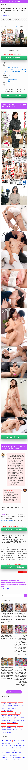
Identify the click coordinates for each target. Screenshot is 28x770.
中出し (23, 582)
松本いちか (9, 720)
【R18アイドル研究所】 (14, 1)
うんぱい (7, 701)
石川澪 (14, 727)
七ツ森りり (13, 701)
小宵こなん (9, 710)
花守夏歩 (9, 729)
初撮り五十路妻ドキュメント (15, 68)
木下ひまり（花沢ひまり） (7, 717)
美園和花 (4, 729)
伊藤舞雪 (20, 703)
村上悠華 (4, 720)
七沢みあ (19, 701)
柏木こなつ (16, 720)
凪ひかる (10, 705)
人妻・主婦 (4, 584)
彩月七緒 (10, 715)
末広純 (22, 717)
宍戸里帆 (19, 708)
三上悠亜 (4, 703)
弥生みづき (4, 715)
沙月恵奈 (4, 722)
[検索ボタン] (26, 1)
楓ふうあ (22, 720)
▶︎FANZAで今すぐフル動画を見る (14, 567)
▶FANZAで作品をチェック (14, 437)
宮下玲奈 (4, 710)
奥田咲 (8, 708)
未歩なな (17, 717)
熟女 (7, 73)
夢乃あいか (21, 705)
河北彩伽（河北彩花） (12, 722)
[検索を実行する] (25, 595)
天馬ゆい (4, 708)
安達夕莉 (14, 708)
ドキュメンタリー (9, 71)
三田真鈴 (9, 703)
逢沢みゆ (20, 729)
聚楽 (9, 81)
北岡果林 (16, 705)
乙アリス (15, 703)
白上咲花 (4, 727)
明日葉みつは (17, 715)
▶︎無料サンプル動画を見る (14, 57)
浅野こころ (15, 725)
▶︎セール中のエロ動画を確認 (14, 529)
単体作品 (20, 69)
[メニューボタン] (1, 1)
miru (3, 701)
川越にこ (18, 713)
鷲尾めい (9, 732)
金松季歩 (4, 732)
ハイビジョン (11, 69)
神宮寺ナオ (20, 727)
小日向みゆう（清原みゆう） (8, 713)
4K (16, 69)
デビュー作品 (18, 71)
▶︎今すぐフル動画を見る (14, 95)
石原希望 (9, 727)
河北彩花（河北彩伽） (6, 725)
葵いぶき (15, 729)
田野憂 (21, 725)
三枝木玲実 (6, 15)
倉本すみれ (4, 705)
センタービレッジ (12, 26)
